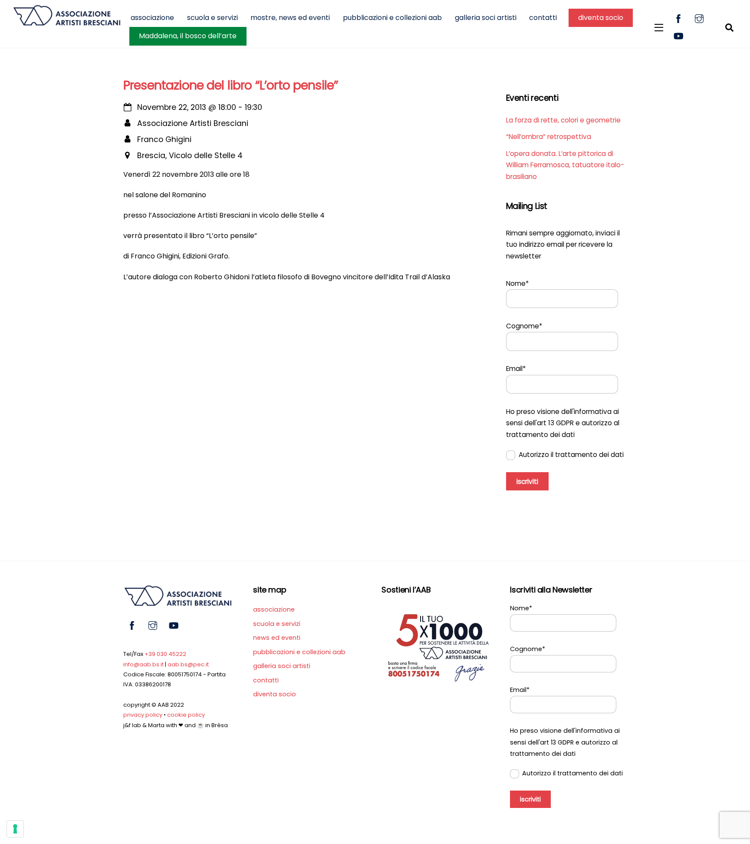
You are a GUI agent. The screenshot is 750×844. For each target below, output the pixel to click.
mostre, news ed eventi (290, 18)
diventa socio (600, 18)
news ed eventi (276, 637)
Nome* (517, 283)
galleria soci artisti (485, 18)
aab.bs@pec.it (188, 664)
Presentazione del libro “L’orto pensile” (230, 85)
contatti (543, 18)
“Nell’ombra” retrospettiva (548, 136)
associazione (152, 18)
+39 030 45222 (165, 654)
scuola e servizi (212, 18)
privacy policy (142, 715)
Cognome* (524, 326)
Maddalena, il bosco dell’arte (188, 36)
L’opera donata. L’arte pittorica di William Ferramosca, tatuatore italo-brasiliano (565, 165)
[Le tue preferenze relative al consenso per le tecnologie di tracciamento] (15, 829)
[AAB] (66, 21)
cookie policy (186, 715)
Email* (516, 368)
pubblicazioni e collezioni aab (392, 18)
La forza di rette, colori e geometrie (563, 120)
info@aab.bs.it (143, 664)
